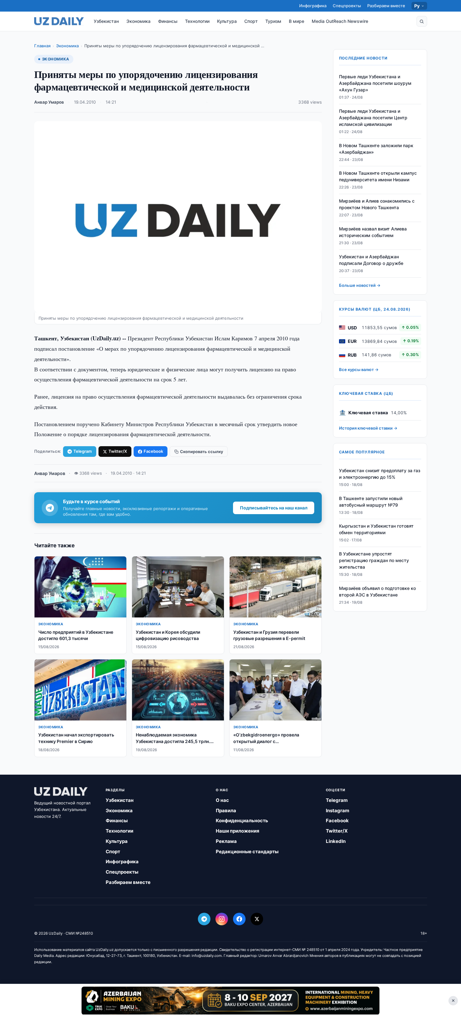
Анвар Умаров (49, 102)
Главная (42, 45)
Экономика (138, 21)
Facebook (153, 451)
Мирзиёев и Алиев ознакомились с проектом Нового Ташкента (377, 204)
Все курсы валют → (359, 369)
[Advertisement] (230, 1000)
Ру (417, 5)
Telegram (82, 451)
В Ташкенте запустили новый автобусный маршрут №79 (370, 502)
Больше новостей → (359, 285)
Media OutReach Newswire (340, 21)
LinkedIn (336, 841)
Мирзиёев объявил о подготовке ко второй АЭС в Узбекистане (377, 591)
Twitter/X (118, 451)
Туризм (273, 21)
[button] (421, 21)
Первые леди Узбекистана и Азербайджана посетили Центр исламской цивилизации (373, 117)
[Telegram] (204, 919)
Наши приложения (237, 831)
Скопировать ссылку (201, 451)
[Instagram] (221, 919)
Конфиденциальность (242, 820)
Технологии (197, 21)
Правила (226, 810)
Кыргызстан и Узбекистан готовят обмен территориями (376, 529)
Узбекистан (106, 21)
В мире (296, 21)
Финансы (168, 21)
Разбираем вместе (386, 5)
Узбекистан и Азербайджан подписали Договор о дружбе (371, 260)
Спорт (251, 21)
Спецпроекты (347, 5)
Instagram (337, 810)
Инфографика (312, 5)
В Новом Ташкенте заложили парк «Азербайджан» (376, 149)
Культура (227, 21)
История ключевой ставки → (368, 428)
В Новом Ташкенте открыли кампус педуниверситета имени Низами (378, 177)
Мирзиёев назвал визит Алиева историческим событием (373, 232)
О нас (222, 800)
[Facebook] (239, 919)
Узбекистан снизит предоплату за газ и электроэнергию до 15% (379, 474)
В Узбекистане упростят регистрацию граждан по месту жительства (374, 560)
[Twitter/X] (257, 919)
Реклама (226, 841)
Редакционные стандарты (247, 851)
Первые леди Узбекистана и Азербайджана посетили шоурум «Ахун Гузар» (375, 83)
